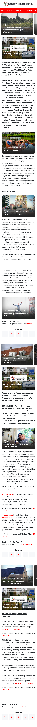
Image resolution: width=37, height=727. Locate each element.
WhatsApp (25, 334)
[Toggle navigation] (2, 10)
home (9, 10)
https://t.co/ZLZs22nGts (11, 629)
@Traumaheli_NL (8, 517)
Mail (32, 334)
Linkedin (18, 334)
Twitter (11, 334)
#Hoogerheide (7, 494)
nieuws (19, 10)
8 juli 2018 (5, 636)
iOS (22, 324)
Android (29, 324)
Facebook (5, 334)
